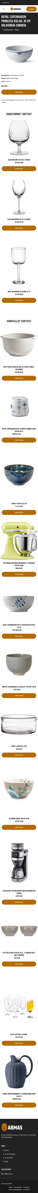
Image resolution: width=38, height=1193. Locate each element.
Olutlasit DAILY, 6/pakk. (19, 1034)
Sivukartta (26, 1190)
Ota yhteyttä (18, 1187)
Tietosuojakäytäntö (14, 1190)
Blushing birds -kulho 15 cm (19, 818)
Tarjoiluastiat (8, 30)
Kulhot (17, 30)
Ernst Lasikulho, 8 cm (19, 746)
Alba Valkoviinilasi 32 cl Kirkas (19, 219)
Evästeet (26, 1187)
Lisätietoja (19, 92)
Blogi (6, 1161)
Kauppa (31, 9)
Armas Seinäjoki (10, 1154)
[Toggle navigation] (3, 9)
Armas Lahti (9, 1158)
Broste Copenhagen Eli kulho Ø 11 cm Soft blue (19, 687)
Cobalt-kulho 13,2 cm (19, 503)
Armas (7, 1150)
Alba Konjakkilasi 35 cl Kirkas (19, 160)
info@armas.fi (5, 2)
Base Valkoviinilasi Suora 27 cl (19, 291)
